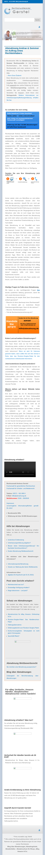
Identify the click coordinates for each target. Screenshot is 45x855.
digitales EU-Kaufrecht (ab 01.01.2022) (21, 575)
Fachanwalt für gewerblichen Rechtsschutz (21, 486)
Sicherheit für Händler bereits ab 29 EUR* (20, 756)
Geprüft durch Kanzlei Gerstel (17, 808)
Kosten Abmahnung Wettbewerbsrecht (20, 551)
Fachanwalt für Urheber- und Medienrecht (20, 488)
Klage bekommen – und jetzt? (18, 590)
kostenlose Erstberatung (16, 540)
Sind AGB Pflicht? (13, 636)
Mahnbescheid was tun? (16, 584)
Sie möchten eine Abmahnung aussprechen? (21, 667)
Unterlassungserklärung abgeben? (19, 543)
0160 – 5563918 (23, 498)
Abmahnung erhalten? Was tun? (18, 720)
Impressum (10, 503)
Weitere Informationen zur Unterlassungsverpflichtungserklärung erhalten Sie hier (22, 97)
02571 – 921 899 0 (19, 493)
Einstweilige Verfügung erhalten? (19, 587)
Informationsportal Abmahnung (18, 564)
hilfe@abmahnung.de (19, 496)
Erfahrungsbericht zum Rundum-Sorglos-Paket (23, 628)
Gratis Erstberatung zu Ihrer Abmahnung (22, 790)
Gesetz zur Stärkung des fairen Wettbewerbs (23, 567)
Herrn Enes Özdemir (14, 75)
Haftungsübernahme (14, 625)
